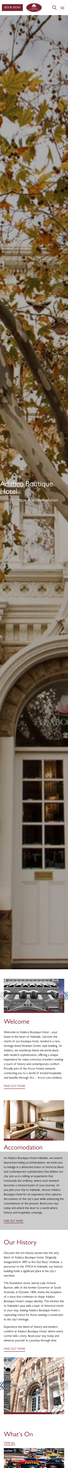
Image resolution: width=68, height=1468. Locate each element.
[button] (65, 996)
